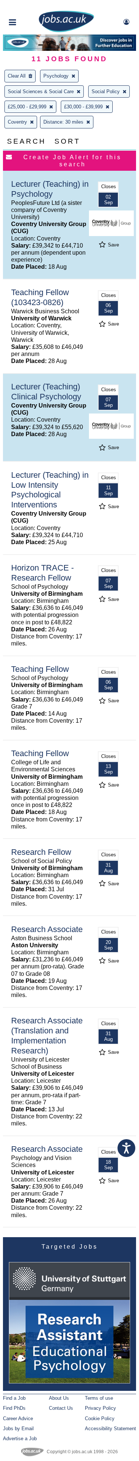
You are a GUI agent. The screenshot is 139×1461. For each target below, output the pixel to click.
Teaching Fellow (40, 669)
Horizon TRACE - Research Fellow (42, 572)
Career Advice (18, 1418)
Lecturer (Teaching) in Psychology (50, 189)
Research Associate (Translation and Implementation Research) (47, 1035)
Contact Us (61, 1408)
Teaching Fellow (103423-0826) (40, 297)
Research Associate (47, 929)
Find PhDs (14, 1408)
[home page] (66, 30)
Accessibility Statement (110, 1428)
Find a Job (14, 1398)
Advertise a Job (20, 1438)
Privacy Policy (100, 1408)
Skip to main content (29, 6)
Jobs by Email (18, 1428)
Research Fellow (41, 852)
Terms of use (99, 1398)
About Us (59, 1398)
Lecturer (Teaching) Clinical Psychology (46, 391)
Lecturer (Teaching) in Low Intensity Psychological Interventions (50, 490)
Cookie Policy (100, 1418)
